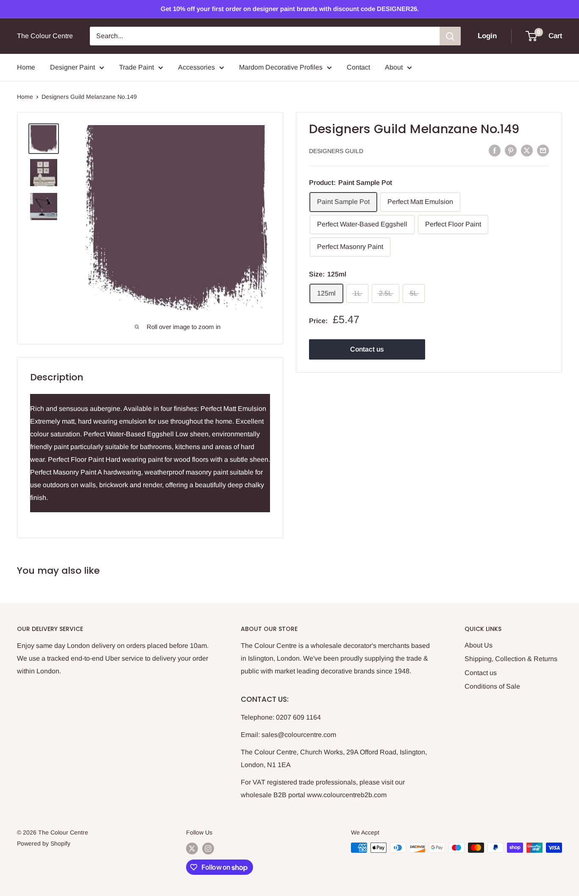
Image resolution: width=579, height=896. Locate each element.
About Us (479, 645)
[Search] (450, 36)
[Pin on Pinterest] (511, 150)
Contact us (367, 349)
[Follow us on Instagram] (208, 848)
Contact (358, 67)
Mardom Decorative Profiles (281, 67)
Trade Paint (136, 67)
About (394, 67)
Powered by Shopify (43, 843)
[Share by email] (543, 150)
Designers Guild (336, 151)
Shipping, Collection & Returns (511, 658)
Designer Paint (72, 67)
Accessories (196, 67)
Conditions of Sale (492, 686)
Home (26, 67)
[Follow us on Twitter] (192, 848)
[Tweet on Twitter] (527, 150)
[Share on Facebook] (495, 150)
